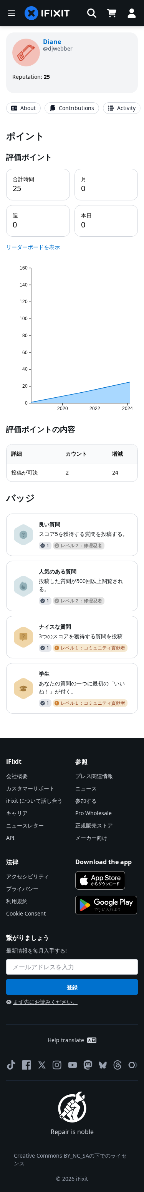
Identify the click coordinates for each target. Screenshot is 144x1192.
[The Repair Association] (132, 1065)
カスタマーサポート (30, 788)
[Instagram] (57, 1065)
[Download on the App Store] (100, 880)
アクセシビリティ (27, 876)
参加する (86, 800)
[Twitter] (41, 1065)
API (10, 837)
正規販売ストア (94, 825)
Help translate (66, 1040)
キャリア (17, 813)
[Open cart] (111, 13)
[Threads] (117, 1065)
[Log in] (131, 13)
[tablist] (72, 108)
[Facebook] (26, 1065)
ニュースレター (25, 825)
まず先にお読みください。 (45, 1001)
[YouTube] (72, 1065)
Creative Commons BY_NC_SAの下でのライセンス (70, 1159)
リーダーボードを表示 (33, 247)
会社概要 (17, 776)
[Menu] (11, 13)
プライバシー (22, 888)
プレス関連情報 (94, 776)
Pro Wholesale (93, 813)
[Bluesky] (103, 1065)
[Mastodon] (88, 1065)
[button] (91, 13)
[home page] (47, 13)
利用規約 (17, 901)
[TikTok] (11, 1065)
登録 (72, 987)
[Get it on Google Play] (106, 905)
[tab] (23, 108)
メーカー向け (91, 837)
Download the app (103, 862)
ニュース (86, 788)
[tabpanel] (72, 421)
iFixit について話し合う (34, 800)
